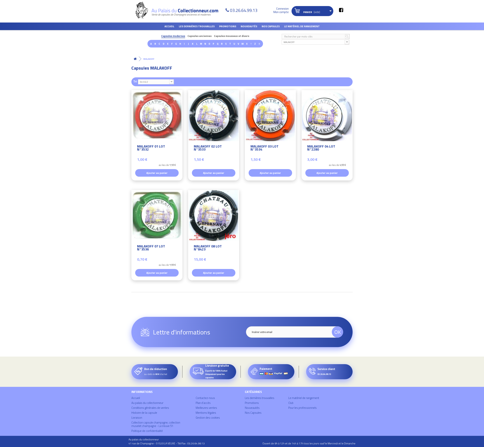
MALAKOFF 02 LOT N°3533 (208, 148)
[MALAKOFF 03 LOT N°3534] (270, 115)
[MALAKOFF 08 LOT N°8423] (213, 215)
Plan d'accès (203, 403)
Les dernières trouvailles (197, 26)
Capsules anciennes (200, 36)
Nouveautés (249, 26)
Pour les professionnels (302, 408)
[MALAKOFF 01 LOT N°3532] (156, 115)
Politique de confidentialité (147, 431)
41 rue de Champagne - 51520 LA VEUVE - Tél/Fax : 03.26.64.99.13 (167, 443)
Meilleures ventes (206, 408)
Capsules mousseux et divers (231, 36)
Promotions (227, 26)
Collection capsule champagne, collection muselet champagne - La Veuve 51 (155, 424)
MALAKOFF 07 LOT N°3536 (151, 248)
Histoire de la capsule (144, 412)
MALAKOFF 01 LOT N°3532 (151, 148)
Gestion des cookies (208, 417)
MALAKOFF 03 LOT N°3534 (264, 148)
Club (290, 403)
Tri (135, 81)
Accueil (169, 26)
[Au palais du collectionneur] (179, 10)
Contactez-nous (205, 398)
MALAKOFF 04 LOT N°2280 (321, 148)
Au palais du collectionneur (147, 403)
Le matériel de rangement (302, 26)
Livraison (136, 417)
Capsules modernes (173, 36)
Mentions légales (206, 412)
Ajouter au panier (157, 173)
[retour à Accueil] (135, 59)
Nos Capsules (271, 26)
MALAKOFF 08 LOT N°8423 (208, 248)
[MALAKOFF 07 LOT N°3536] (156, 215)
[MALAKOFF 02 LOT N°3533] (213, 115)
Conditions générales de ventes (150, 408)
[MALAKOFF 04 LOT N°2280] (327, 115)
